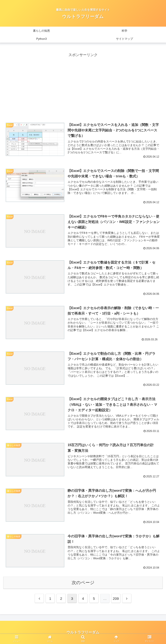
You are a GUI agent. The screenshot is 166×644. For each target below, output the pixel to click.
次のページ (83, 582)
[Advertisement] (83, 86)
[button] (153, 565)
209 (116, 599)
